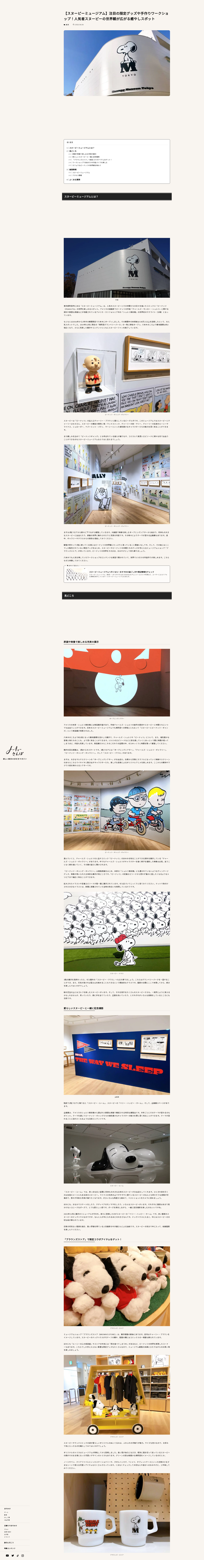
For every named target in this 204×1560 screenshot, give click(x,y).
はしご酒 (7, 1517)
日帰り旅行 (7, 1532)
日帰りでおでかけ (10, 1526)
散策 (5, 1515)
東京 (67, 24)
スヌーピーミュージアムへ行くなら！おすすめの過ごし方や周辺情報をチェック (121, 572)
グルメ (6, 1529)
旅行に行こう (9, 1543)
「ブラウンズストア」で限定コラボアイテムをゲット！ (92, 160)
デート (6, 1512)
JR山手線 (7, 1520)
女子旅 (6, 1534)
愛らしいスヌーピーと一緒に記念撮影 (86, 157)
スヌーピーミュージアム (81, 172)
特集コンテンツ (9, 1548)
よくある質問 (74, 180)
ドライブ (7, 1537)
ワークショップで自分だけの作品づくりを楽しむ (90, 162)
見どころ (73, 151)
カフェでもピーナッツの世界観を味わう (86, 165)
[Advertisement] (117, 118)
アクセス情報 (77, 175)
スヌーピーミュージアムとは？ (82, 148)
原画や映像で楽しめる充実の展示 (84, 154)
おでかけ (7, 1509)
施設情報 (73, 169)
